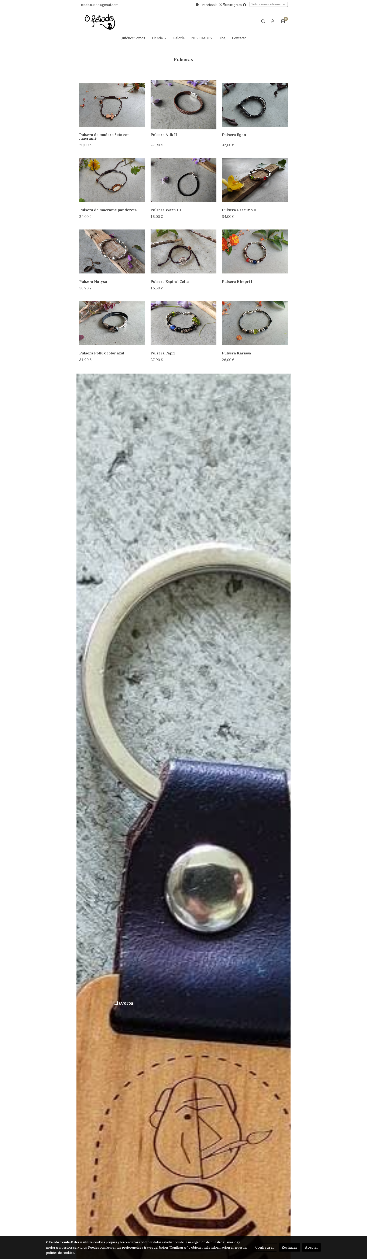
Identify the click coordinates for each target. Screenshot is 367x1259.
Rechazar (289, 1247)
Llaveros (123, 1003)
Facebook (209, 5)
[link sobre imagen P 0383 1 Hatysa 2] (112, 251)
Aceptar (311, 1247)
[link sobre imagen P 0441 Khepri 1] (255, 251)
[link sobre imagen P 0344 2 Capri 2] (184, 323)
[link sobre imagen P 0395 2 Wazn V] (255, 104)
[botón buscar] (262, 21)
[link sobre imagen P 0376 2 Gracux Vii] (255, 180)
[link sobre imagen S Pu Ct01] (184, 251)
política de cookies (60, 1253)
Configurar (264, 1247)
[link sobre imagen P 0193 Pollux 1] (112, 323)
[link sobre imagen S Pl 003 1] (112, 180)
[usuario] (272, 21)
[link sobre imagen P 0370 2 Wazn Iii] (184, 180)
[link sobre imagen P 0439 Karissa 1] (255, 323)
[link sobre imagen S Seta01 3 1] (112, 104)
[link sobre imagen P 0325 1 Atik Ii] (184, 104)
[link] (100, 21)
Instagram (234, 5)
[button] (158, 38)
